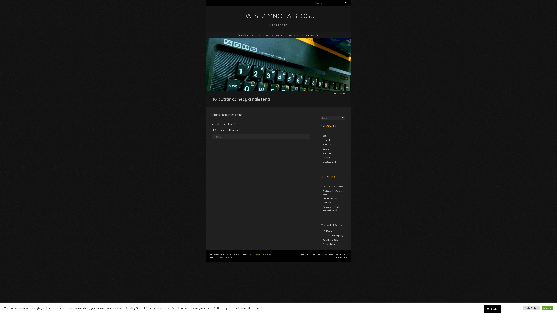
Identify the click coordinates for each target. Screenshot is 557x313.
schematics (328, 153)
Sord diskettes (312, 35)
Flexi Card (327, 202)
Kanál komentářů (330, 240)
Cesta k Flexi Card (330, 198)
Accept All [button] (547, 308)
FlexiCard (327, 144)
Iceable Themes (226, 257)
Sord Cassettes (295, 35)
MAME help (280, 35)
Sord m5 (326, 157)
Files (258, 35)
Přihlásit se (327, 231)
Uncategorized (329, 162)
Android (326, 140)
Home (334, 93)
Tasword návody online (333, 186)
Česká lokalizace (330, 244)
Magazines (268, 35)
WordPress (261, 254)
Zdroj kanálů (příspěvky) (333, 235)
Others (326, 149)
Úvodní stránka (245, 35)
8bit (324, 135)
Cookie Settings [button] (531, 308)
